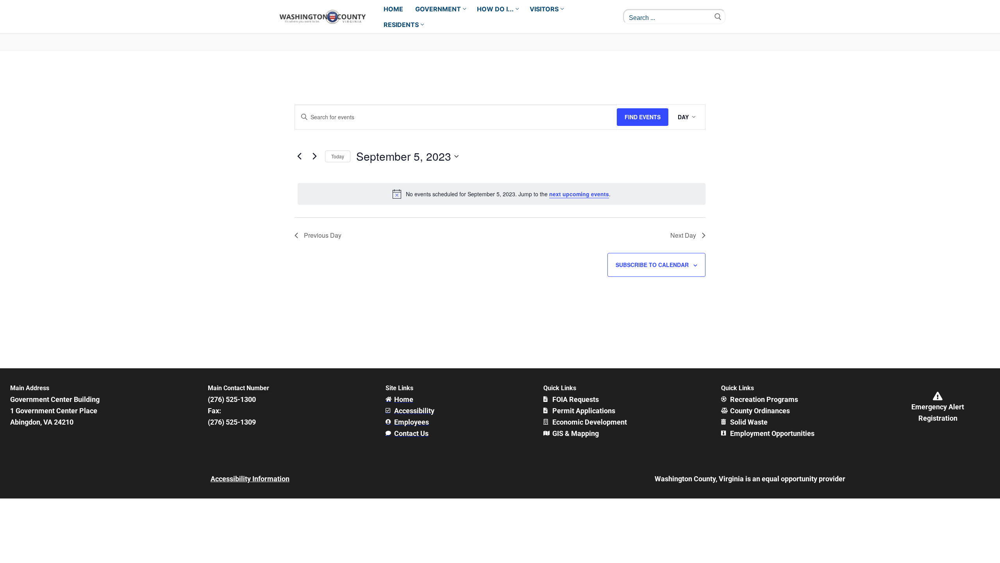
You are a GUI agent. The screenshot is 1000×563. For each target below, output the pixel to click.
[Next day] (314, 156)
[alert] (501, 194)
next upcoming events (579, 194)
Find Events (643, 117)
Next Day (683, 235)
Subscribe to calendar (652, 265)
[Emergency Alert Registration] (938, 396)
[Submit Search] (718, 16)
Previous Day (322, 235)
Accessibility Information (250, 479)
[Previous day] (299, 156)
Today (337, 156)
